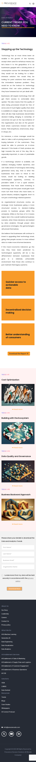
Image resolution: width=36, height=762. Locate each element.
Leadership (5, 614)
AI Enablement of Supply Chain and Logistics (16, 662)
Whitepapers (6, 708)
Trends (4, 697)
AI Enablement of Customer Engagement (15, 666)
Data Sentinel (6, 690)
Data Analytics (6, 649)
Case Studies (6, 704)
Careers (4, 617)
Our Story (5, 610)
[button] (18, 409)
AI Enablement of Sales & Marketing (13, 658)
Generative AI (6, 638)
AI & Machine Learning (9, 634)
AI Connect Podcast (8, 712)
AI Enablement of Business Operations (14, 670)
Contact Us (5, 621)
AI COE (4, 673)
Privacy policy (6, 625)
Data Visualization (7, 645)
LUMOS (4, 686)
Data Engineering (7, 642)
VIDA (3, 683)
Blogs (3, 701)
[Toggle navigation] (33, 3)
